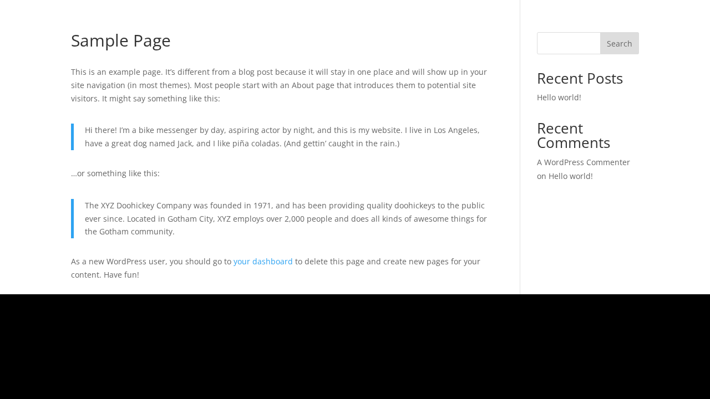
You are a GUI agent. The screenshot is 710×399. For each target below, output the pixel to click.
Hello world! (559, 97)
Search (619, 43)
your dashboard (263, 261)
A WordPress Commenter (583, 162)
